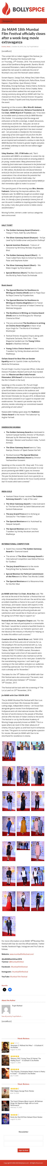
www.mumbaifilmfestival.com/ (22, 954)
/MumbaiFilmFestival (19, 967)
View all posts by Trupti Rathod (12, 1016)
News (8, 47)
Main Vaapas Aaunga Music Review (22, 1091)
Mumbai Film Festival (18, 976)
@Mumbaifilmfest (16, 962)
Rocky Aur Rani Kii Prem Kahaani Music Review (26, 1117)
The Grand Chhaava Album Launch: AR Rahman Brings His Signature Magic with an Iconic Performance (26, 1103)
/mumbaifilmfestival (20, 971)
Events (4, 47)
